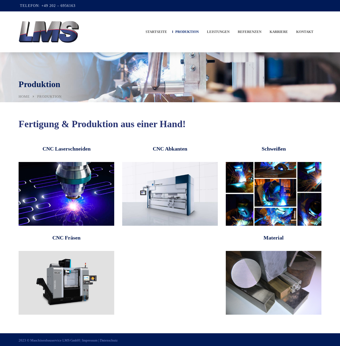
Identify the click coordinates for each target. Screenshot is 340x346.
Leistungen (218, 32)
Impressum (89, 340)
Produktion (187, 32)
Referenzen (249, 32)
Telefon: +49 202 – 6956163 (47, 6)
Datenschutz (109, 340)
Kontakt (304, 32)
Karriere (279, 32)
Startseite (156, 32)
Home (24, 97)
